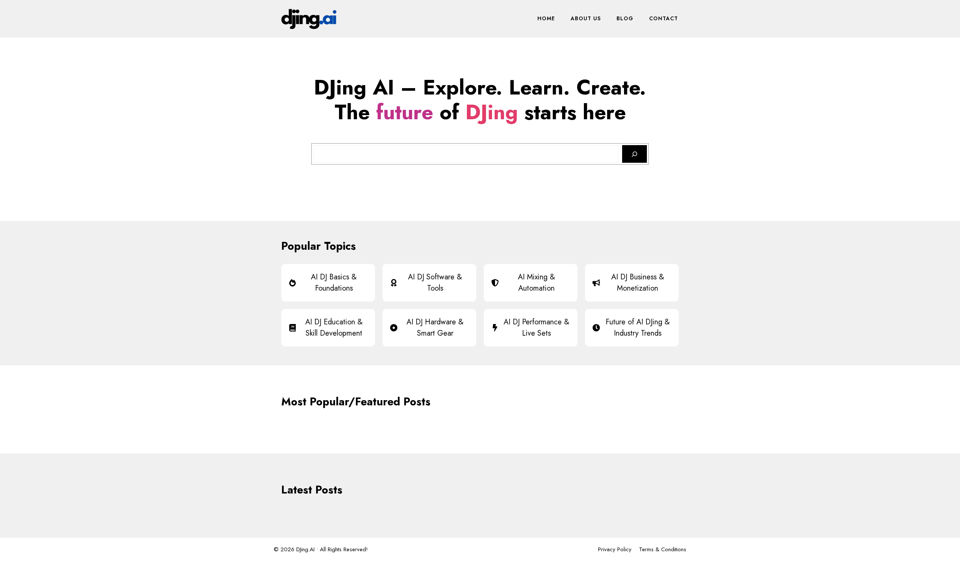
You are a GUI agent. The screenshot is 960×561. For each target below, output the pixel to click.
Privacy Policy (615, 549)
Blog (624, 18)
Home (546, 18)
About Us (586, 18)
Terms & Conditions (662, 549)
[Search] (634, 154)
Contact (663, 18)
